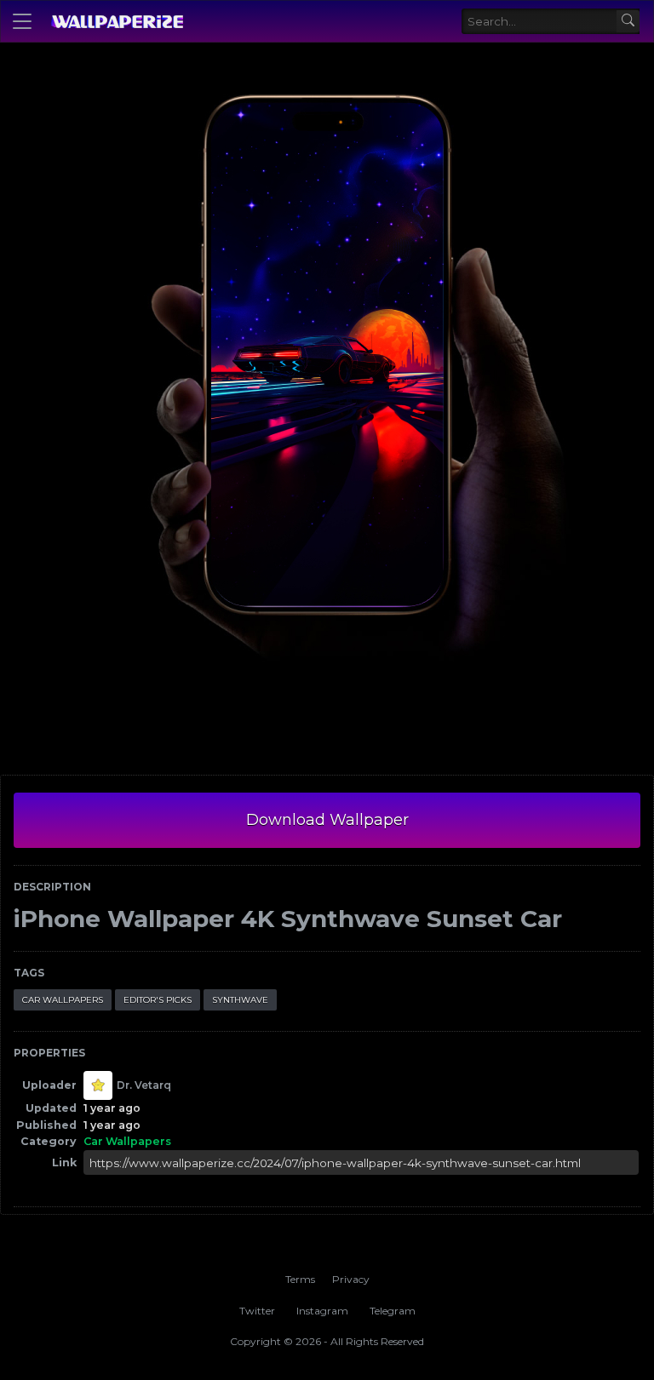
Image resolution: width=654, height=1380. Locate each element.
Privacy (351, 1279)
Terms (300, 1279)
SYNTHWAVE (240, 999)
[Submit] (628, 21)
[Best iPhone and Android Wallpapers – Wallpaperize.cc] (116, 21)
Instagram (322, 1310)
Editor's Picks (157, 999)
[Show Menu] (22, 21)
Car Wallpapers (62, 999)
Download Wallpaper (327, 819)
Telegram (393, 1310)
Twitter (257, 1310)
